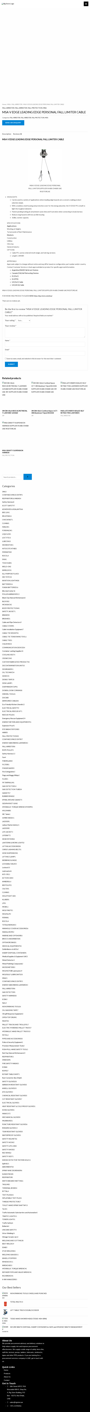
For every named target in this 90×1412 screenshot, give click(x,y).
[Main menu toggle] (86, 4)
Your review (10, 326)
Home (4, 104)
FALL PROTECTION (35, 108)
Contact (6, 1380)
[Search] (27, 477)
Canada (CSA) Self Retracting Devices (25, 273)
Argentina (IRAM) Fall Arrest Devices (25, 270)
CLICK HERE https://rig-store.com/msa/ (38, 296)
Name (7, 340)
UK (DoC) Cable (17, 282)
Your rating (10, 320)
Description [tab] (6, 134)
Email (7, 350)
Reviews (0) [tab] (17, 134)
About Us (7, 1377)
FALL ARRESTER (17, 104)
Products (7, 1373)
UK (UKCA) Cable (18, 285)
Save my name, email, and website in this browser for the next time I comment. (34, 359)
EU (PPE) (15, 279)
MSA (9, 104)
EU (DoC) (15, 276)
